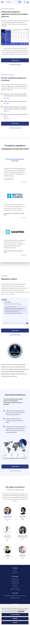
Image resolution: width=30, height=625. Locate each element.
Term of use (15, 587)
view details (6, 98)
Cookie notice (15, 581)
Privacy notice (15, 579)
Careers (15, 570)
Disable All (15, 618)
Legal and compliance (15, 589)
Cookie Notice (21, 611)
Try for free (15, 60)
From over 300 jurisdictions (15, 490)
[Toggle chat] (19, 2)
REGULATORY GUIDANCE (7, 8)
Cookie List (15, 585)
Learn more (23, 182)
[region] (15, 614)
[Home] (2, 2)
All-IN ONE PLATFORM (7, 75)
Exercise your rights (15, 597)
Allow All (15, 622)
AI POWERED (4, 276)
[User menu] (28, 2)
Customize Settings (14, 614)
